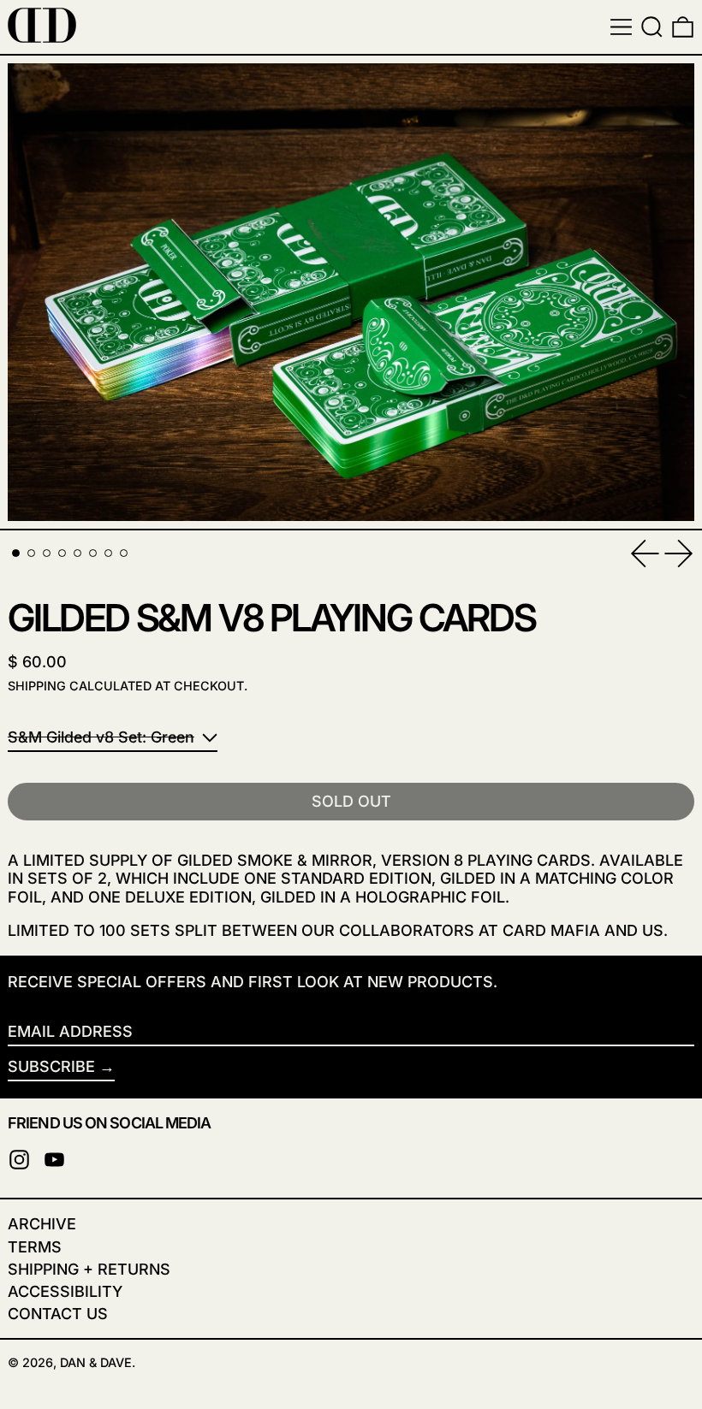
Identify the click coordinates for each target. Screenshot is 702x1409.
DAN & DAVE (96, 1362)
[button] (651, 27)
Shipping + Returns (89, 1269)
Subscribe (51, 1066)
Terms (35, 1247)
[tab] (16, 553)
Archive (42, 1224)
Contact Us (58, 1314)
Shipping (37, 685)
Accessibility (65, 1291)
